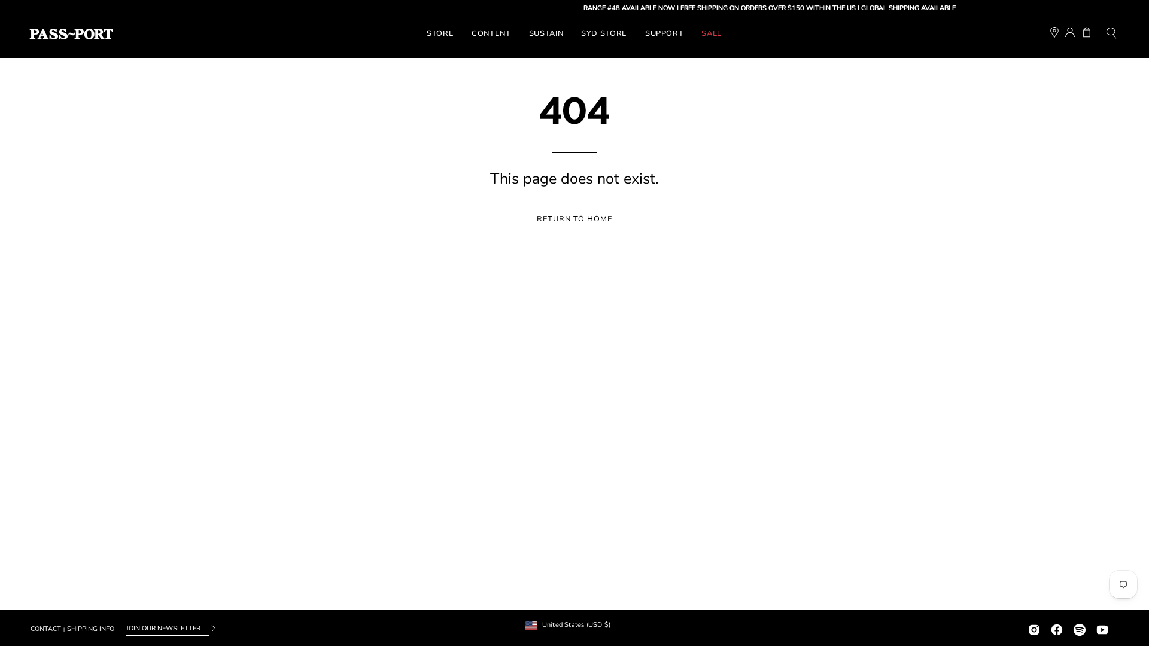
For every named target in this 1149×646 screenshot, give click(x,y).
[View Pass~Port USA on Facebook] (1056, 628)
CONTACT (46, 628)
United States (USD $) (576, 624)
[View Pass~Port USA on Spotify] (1079, 628)
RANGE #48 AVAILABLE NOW (622, 8)
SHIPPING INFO (90, 628)
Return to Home (574, 219)
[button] (1111, 34)
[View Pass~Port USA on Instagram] (1034, 628)
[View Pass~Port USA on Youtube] (1102, 628)
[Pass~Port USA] (71, 34)
